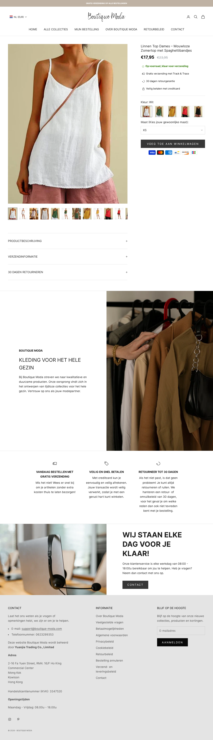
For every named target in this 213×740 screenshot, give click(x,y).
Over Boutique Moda (121, 29)
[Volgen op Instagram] (9, 719)
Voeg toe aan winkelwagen (173, 144)
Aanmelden (172, 642)
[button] (18, 17)
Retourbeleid (154, 29)
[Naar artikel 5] (55, 214)
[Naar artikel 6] (66, 214)
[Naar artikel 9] (98, 214)
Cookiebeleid (104, 648)
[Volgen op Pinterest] (18, 719)
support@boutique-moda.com (42, 628)
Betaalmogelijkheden (110, 628)
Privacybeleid (105, 641)
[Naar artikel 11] (119, 214)
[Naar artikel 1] (12, 214)
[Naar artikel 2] (23, 214)
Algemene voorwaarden (112, 635)
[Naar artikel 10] (108, 214)
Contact (177, 29)
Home (33, 29)
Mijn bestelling (87, 29)
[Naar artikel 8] (87, 214)
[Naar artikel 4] (44, 214)
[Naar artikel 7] (76, 214)
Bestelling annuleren (109, 660)
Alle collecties (56, 29)
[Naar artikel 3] (34, 214)
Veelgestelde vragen (109, 622)
